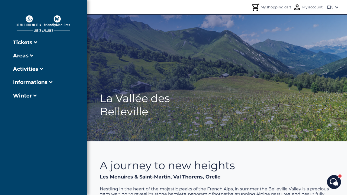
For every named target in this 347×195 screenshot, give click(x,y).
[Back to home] (43, 23)
